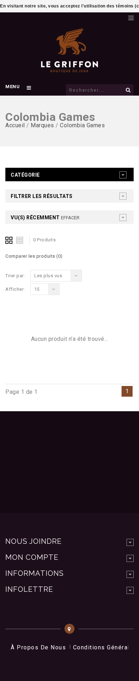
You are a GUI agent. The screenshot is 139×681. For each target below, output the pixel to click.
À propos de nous (38, 647)
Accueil (15, 125)
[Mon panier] (119, 16)
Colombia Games (82, 125)
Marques (42, 125)
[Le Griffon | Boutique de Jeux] (69, 69)
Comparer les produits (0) (34, 256)
